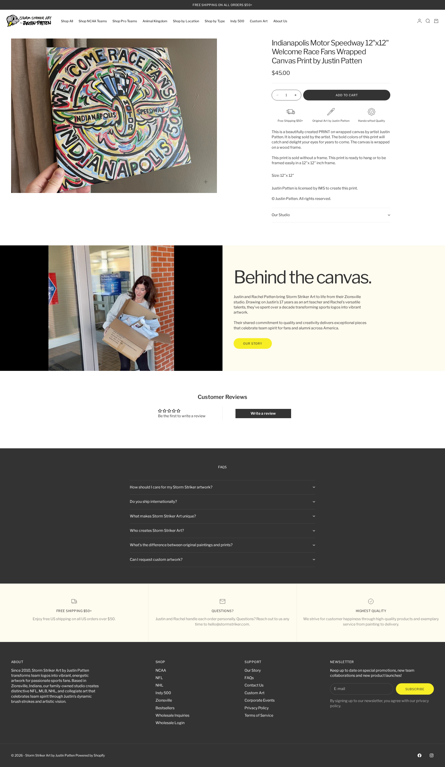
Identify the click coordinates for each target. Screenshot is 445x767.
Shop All (67, 21)
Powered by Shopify (90, 755)
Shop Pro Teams (124, 21)
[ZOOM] (205, 181)
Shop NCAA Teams (93, 21)
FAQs (249, 678)
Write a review (263, 413)
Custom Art (259, 21)
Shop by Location (186, 21)
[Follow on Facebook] (419, 755)
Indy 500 (237, 21)
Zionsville (164, 700)
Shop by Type (215, 21)
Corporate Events (260, 700)
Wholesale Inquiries (172, 715)
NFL (159, 678)
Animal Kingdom (155, 21)
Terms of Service (259, 715)
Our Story (253, 670)
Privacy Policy (257, 708)
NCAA (161, 670)
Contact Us (254, 685)
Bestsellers (165, 708)
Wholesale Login (170, 723)
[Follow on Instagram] (431, 755)
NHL (159, 685)
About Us (280, 21)
